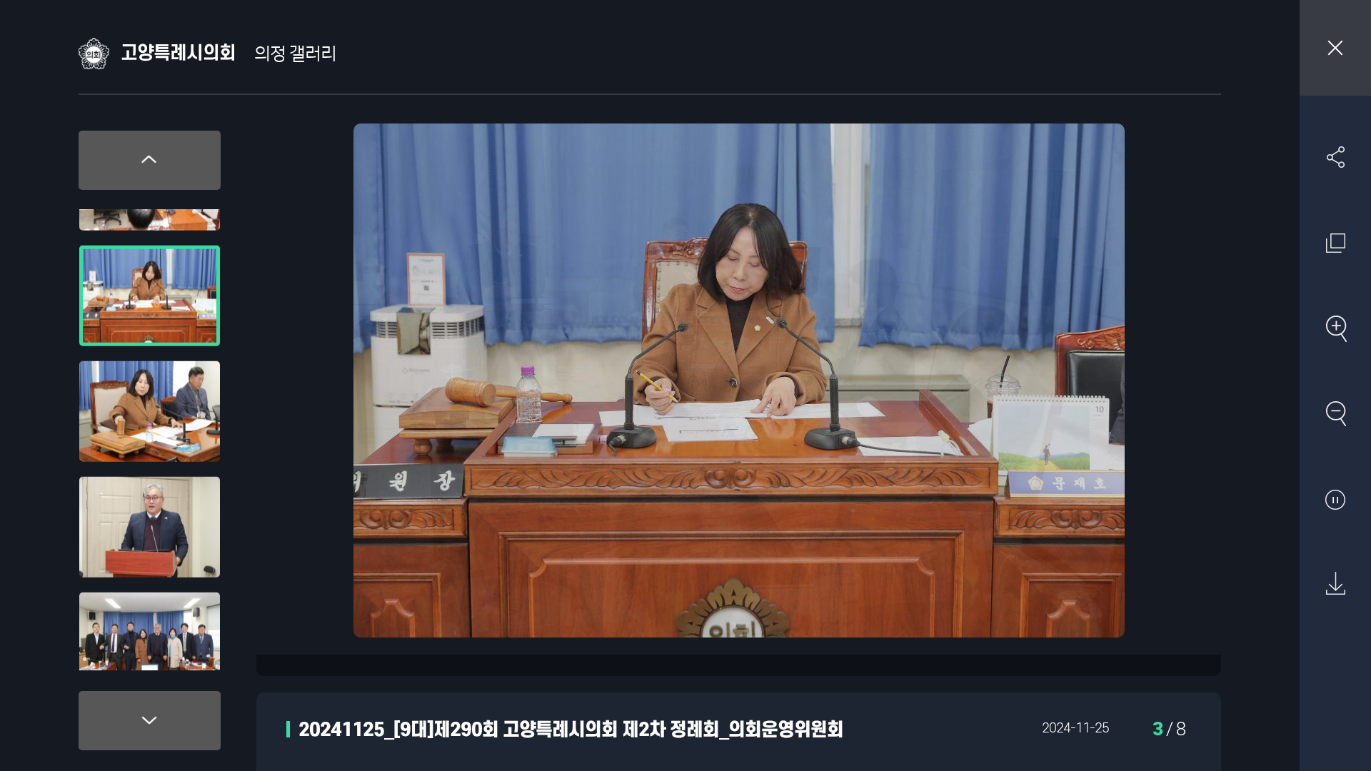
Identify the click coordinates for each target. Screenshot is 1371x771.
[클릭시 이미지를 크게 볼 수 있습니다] (149, 268)
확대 (1335, 328)
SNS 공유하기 (1335, 157)
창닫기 (1335, 48)
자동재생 (1335, 499)
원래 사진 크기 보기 (1335, 243)
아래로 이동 (150, 720)
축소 (1335, 413)
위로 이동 (150, 160)
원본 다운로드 (1335, 584)
